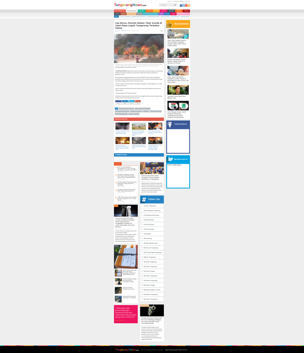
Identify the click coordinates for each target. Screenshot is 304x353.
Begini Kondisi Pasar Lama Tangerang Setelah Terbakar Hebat (139, 147)
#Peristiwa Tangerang (149, 294)
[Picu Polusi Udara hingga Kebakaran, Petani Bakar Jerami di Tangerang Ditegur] (139, 126)
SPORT (186, 11)
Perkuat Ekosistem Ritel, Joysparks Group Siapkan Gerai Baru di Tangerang (150, 177)
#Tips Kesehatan (165, 16)
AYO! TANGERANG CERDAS (150, 14)
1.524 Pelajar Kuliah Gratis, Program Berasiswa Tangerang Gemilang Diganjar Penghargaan (176, 114)
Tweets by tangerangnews (174, 165)
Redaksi (182, 1)
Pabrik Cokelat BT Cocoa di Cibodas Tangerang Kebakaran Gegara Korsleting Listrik (155, 147)
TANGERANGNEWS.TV (183, 14)
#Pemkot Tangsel (148, 285)
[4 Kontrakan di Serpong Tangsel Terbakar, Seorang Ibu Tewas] (155, 126)
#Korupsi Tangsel (148, 271)
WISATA (117, 14)
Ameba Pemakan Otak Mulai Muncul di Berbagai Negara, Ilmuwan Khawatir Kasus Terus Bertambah (151, 320)
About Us (169, 1)
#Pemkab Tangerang (149, 280)
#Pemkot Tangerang (149, 276)
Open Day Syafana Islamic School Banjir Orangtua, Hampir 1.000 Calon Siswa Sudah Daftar (176, 42)
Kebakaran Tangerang (155, 111)
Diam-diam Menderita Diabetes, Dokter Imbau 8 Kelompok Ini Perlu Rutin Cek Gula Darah (178, 79)
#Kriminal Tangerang (149, 266)
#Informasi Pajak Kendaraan (151, 252)
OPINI (161, 14)
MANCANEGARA (131, 14)
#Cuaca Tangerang (125, 16)
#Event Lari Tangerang (149, 248)
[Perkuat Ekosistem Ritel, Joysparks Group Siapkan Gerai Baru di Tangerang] (152, 168)
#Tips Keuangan (185, 16)
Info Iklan (187, 1)
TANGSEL (141, 11)
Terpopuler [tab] (118, 164)
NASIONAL (163, 11)
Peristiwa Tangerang (134, 114)
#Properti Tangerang (149, 299)
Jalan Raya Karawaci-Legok (122, 111)
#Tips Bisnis (146, 234)
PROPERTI (139, 14)
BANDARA (156, 11)
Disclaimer (176, 1)
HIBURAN (171, 11)
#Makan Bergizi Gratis (149, 243)
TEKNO (179, 11)
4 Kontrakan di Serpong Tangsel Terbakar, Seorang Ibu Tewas (154, 132)
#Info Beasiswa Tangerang (138, 16)
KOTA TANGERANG (120, 11)
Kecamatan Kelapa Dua (121, 114)
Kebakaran (146, 111)
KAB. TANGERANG (132, 11)
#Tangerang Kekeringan (153, 16)
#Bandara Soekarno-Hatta (150, 290)
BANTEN (149, 11)
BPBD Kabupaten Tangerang (142, 108)
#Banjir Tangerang (148, 257)
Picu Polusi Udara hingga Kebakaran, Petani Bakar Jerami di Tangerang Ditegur (138, 133)
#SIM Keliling (146, 238)
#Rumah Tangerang (149, 262)
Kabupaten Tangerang (136, 111)
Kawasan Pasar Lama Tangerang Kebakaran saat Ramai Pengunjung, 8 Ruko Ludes (122, 147)
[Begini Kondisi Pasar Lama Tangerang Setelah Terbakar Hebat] (139, 140)
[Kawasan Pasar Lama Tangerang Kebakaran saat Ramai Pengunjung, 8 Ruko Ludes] (123, 140)
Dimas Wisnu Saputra (120, 30)
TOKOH (173, 14)
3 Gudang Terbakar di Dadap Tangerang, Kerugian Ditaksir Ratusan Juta (123, 132)
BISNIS (123, 14)
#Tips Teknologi (175, 16)
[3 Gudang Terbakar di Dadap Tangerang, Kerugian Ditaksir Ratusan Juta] (123, 126)
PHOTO (167, 14)
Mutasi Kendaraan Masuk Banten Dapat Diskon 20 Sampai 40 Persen (176, 61)
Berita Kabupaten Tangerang (126, 108)
